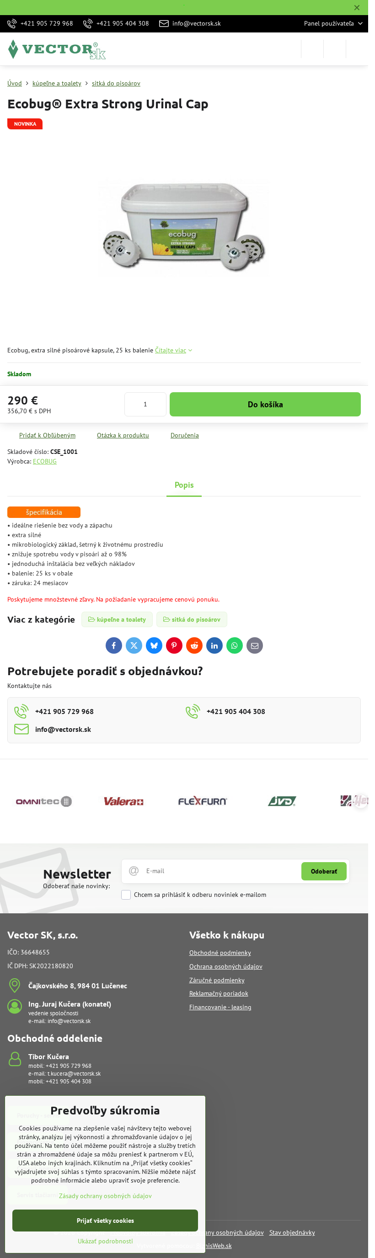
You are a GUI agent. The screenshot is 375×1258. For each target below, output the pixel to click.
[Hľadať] (312, 49)
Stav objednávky (292, 1232)
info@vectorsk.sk (69, 1021)
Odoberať (324, 871)
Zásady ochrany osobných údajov (217, 1232)
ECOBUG (45, 461)
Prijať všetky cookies (105, 1220)
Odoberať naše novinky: (76, 886)
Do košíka (265, 404)
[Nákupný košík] (335, 49)
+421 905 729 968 (68, 1066)
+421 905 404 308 (68, 1081)
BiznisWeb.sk (214, 1246)
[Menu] (357, 49)
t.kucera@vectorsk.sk (74, 1073)
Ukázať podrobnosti (105, 1241)
